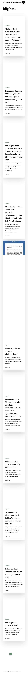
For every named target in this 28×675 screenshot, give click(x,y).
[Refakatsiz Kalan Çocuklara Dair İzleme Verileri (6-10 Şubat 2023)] (14, 567)
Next (17, 653)
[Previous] (17, 243)
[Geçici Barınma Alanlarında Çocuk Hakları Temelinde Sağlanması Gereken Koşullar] (14, 512)
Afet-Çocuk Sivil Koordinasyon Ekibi (14, 2)
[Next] (22, 243)
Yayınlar (12, 25)
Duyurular (7, 25)
